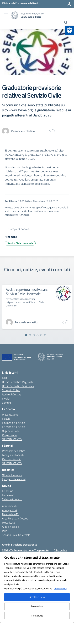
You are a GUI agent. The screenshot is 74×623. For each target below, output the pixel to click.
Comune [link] (7, 403)
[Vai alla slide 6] (45, 335)
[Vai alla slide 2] (30, 335)
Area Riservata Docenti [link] (15, 518)
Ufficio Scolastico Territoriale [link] (18, 386)
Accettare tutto (37, 597)
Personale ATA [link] (10, 514)
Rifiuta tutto (37, 615)
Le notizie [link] (7, 491)
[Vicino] (70, 555)
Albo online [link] (60, 550)
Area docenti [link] (9, 506)
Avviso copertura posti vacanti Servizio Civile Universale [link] (27, 291)
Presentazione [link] (10, 414)
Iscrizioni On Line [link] (11, 394)
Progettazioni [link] (9, 435)
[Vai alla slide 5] (41, 335)
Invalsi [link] (5, 398)
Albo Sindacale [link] (10, 527)
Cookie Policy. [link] (60, 588)
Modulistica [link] (8, 522)
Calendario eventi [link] (12, 499)
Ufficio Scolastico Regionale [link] (17, 382)
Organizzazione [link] (10, 431)
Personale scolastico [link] (13, 451)
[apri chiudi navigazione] (6, 15)
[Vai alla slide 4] (37, 335)
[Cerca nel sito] (65, 23)
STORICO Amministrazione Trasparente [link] (25, 550)
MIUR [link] (5, 378)
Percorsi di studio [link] (11, 459)
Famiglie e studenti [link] (13, 455)
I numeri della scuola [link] (13, 423)
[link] (69, 30)
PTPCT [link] (5, 531)
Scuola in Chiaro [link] (11, 390)
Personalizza (37, 606)
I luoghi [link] (6, 419)
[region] (37, 587)
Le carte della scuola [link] (13, 427)
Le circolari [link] (8, 495)
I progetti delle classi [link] (13, 479)
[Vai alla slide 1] (26, 335)
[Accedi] (69, 4)
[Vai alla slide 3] (34, 335)
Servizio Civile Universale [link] (20, 243)
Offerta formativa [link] (12, 475)
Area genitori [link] (9, 510)
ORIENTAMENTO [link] (12, 439)
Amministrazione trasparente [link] (19, 544)
